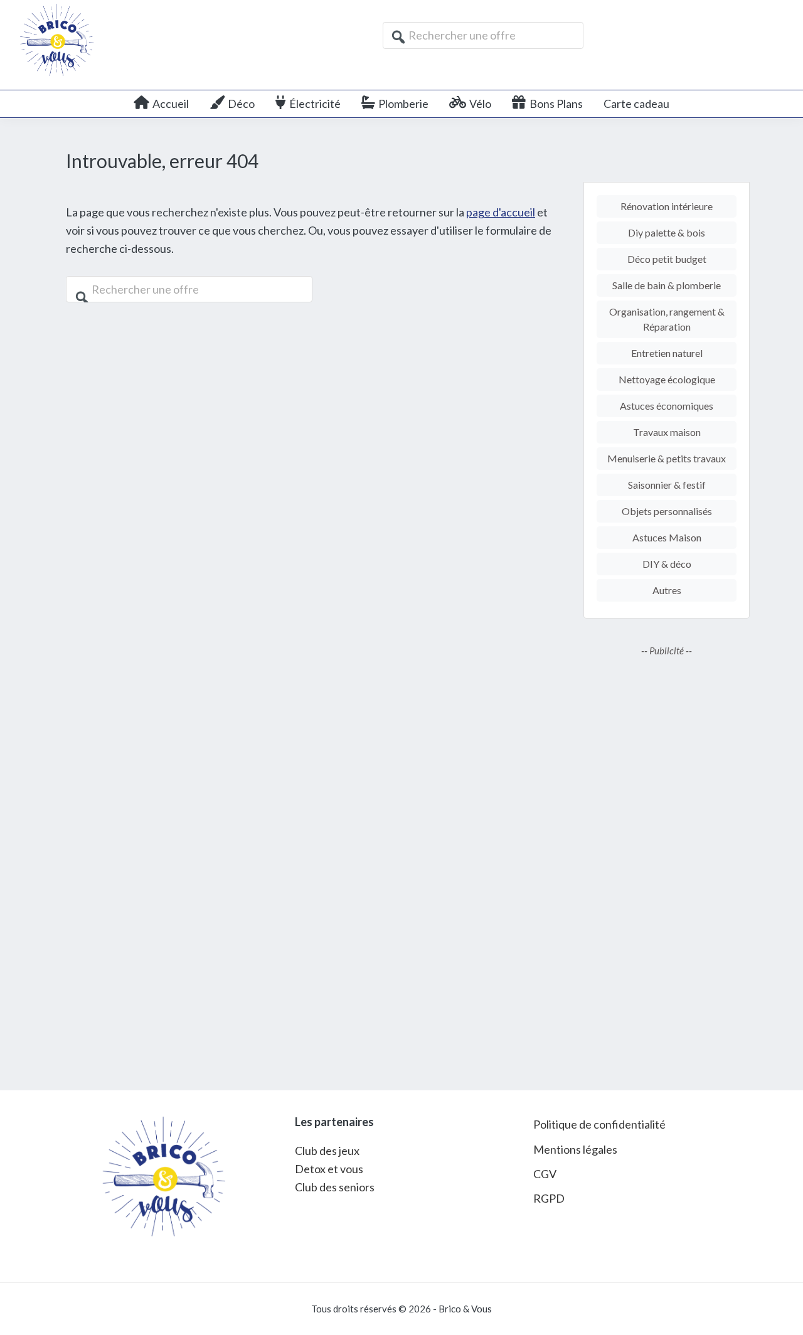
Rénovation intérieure (666, 206)
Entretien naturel (667, 353)
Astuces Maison (666, 537)
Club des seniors (335, 1187)
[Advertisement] (666, 864)
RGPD (549, 1198)
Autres (666, 590)
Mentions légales (575, 1149)
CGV (544, 1174)
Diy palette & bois (666, 232)
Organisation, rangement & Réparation (667, 319)
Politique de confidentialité (599, 1124)
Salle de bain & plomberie (666, 285)
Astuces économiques (666, 406)
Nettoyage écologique (667, 379)
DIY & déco (666, 564)
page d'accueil (500, 212)
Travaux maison (667, 432)
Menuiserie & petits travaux (666, 458)
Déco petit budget (666, 259)
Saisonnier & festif (667, 485)
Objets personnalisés (667, 511)
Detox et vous (329, 1169)
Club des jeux (327, 1150)
